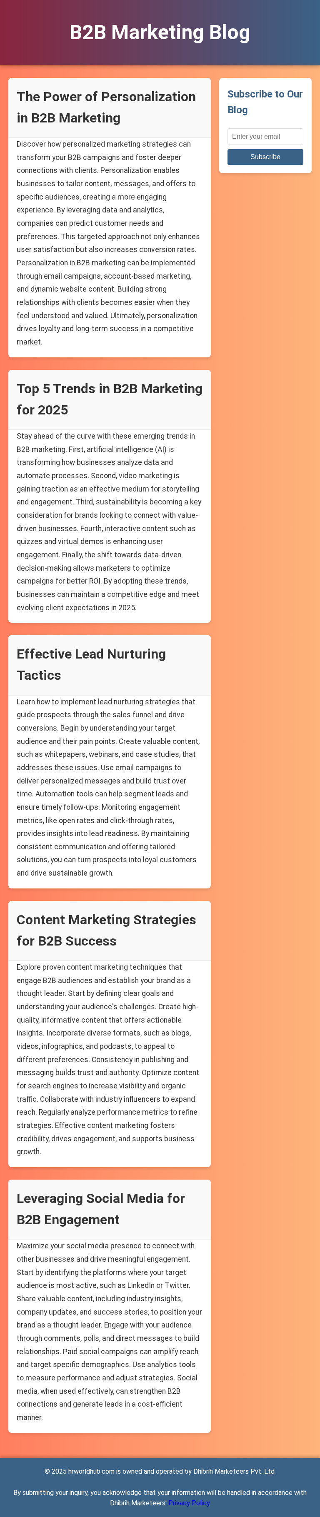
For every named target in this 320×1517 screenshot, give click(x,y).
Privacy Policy (189, 1503)
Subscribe (265, 156)
